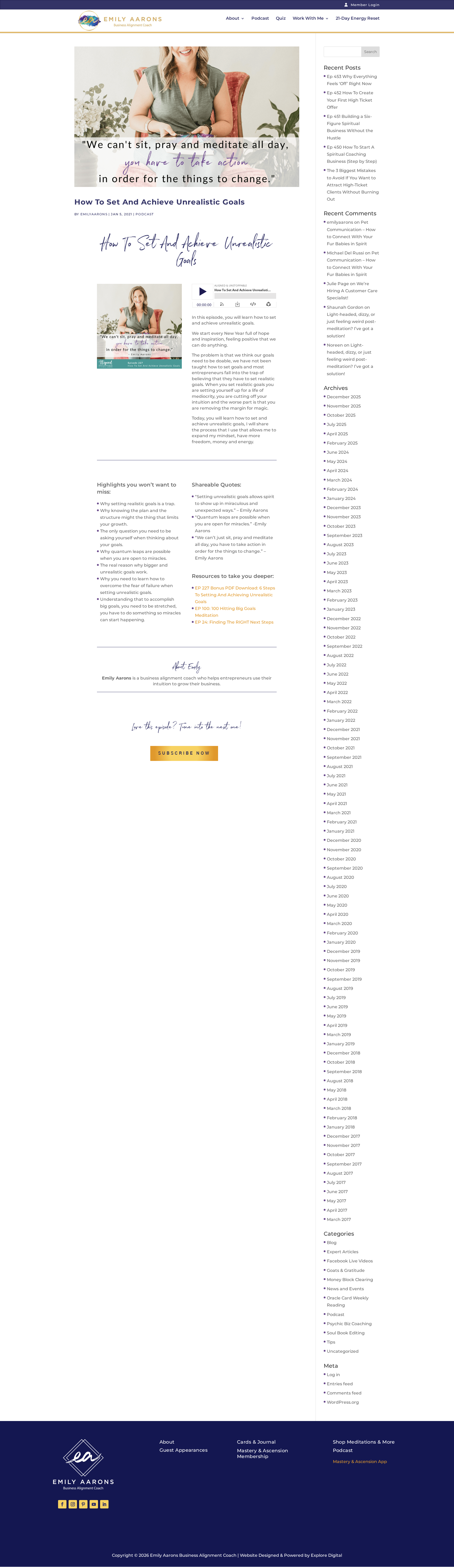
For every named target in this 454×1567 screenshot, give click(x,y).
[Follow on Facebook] (62, 1504)
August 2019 (340, 988)
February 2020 (342, 933)
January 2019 (341, 1043)
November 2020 (344, 849)
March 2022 (339, 701)
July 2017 (336, 1182)
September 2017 (344, 1164)
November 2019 (343, 960)
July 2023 (336, 553)
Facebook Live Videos (350, 1260)
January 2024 (341, 498)
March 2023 (339, 590)
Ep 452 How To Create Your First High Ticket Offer (350, 99)
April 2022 (337, 692)
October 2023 (341, 526)
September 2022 (344, 646)
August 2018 (340, 1080)
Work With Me (308, 19)
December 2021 (343, 729)
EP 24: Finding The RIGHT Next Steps (234, 622)
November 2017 (343, 1145)
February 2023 (342, 600)
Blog (332, 1242)
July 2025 (336, 424)
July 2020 (337, 886)
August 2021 (340, 766)
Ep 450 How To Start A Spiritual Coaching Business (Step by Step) (352, 154)
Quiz (281, 19)
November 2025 (344, 406)
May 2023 (337, 572)
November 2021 (343, 738)
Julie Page (338, 283)
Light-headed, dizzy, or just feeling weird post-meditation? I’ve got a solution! (350, 359)
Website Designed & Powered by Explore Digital (291, 1555)
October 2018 (341, 1062)
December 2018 (343, 1053)
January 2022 (341, 720)
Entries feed (340, 1383)
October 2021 (341, 747)
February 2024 (342, 489)
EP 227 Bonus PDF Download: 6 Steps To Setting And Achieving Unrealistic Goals (235, 595)
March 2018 (339, 1108)
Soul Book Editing (346, 1332)
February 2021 (342, 821)
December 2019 (343, 951)
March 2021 (339, 812)
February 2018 (342, 1117)
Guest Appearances (183, 1450)
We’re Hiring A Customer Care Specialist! (352, 290)
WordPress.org (343, 1402)
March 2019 (339, 1034)
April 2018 (337, 1099)
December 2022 (344, 618)
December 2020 (344, 840)
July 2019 (336, 997)
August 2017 (340, 1173)
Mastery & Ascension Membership (262, 1453)
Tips (331, 1342)
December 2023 (344, 507)
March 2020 (339, 923)
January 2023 (341, 609)
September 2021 (344, 757)
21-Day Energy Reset (358, 19)
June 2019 (337, 1006)
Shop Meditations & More (364, 1442)
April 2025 (337, 433)
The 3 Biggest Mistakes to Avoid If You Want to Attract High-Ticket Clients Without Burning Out (353, 185)
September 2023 (344, 535)
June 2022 (337, 674)
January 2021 (340, 831)
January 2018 (341, 1127)
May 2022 (337, 683)
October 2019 (341, 969)
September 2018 (344, 1071)
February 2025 (342, 443)
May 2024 (337, 461)
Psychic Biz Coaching (349, 1323)
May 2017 (336, 1200)
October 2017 (341, 1154)
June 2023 (337, 563)
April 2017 (337, 1210)
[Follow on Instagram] (73, 1504)
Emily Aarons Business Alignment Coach (193, 1555)
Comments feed (344, 1393)
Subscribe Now (184, 753)
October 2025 (341, 415)
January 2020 (341, 942)
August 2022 (340, 655)
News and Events (345, 1288)
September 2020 (345, 868)
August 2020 (340, 877)
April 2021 (337, 803)
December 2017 (343, 1136)
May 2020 (337, 905)
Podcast (260, 19)
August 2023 (340, 544)
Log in (333, 1374)
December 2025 (344, 396)
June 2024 (338, 452)
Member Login (364, 5)
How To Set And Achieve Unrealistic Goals (159, 201)
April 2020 (337, 914)
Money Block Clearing (350, 1279)
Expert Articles (342, 1251)
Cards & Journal (256, 1442)
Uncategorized (343, 1351)
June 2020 (338, 896)
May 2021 (336, 794)
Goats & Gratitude (346, 1270)
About (232, 19)
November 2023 (344, 516)
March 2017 (339, 1219)
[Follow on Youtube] (94, 1504)
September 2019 (344, 979)
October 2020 (341, 858)
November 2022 (344, 627)
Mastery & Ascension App (360, 1461)
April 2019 (337, 1025)
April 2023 (337, 581)
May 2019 (336, 1016)
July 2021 (336, 775)
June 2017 (337, 1191)
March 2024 (339, 480)
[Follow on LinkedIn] (104, 1504)
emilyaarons (93, 214)
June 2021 (337, 784)
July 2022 (336, 664)
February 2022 (342, 711)
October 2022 (341, 637)
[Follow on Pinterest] (83, 1504)
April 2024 (337, 470)
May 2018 (336, 1090)
